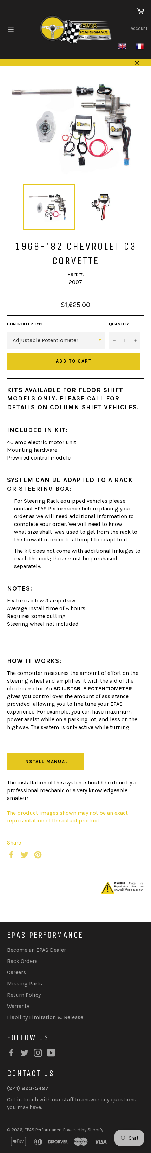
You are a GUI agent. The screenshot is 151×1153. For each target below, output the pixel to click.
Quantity (119, 323)
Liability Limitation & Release (45, 1017)
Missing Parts (24, 983)
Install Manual (45, 761)
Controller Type (25, 323)
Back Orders (22, 961)
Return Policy (24, 994)
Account (139, 28)
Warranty (18, 1006)
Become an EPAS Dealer (36, 949)
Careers (16, 972)
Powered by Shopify (83, 1129)
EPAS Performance (43, 1129)
